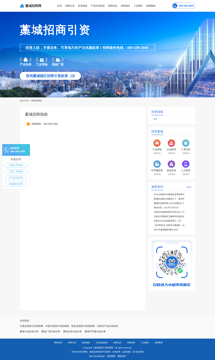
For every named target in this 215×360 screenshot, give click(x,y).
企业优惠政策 (102, 342)
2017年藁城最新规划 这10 (166, 229)
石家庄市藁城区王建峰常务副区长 (169, 216)
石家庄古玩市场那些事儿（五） (168, 221)
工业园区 (138, 6)
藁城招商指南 (36, 101)
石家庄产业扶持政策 (107, 326)
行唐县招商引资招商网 (31, 326)
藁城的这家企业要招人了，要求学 (169, 199)
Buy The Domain (97, 356)
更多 (155, 119)
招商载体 (159, 342)
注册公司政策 (16, 165)
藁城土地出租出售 (29, 331)
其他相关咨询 (16, 184)
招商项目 (125, 6)
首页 (59, 6)
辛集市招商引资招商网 (57, 326)
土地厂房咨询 (16, 171)
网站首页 (58, 342)
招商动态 (112, 6)
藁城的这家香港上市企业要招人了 (169, 203)
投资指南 (82, 6)
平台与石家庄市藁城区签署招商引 (169, 194)
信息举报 (111, 356)
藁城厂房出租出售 (50, 331)
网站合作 (122, 356)
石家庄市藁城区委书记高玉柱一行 (169, 212)
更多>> (189, 187)
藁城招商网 (24, 101)
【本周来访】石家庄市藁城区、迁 (169, 225)
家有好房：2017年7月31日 (166, 207)
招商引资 (70, 6)
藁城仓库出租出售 (72, 331)
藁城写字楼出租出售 (95, 331)
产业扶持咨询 (16, 177)
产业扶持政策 (98, 6)
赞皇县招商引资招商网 (83, 326)
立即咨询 (157, 153)
